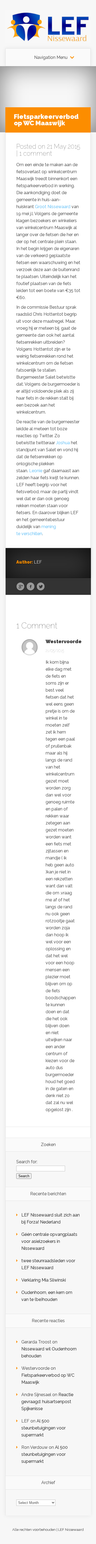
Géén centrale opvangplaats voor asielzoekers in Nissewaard (49, 1241)
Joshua (63, 442)
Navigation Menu (50, 57)
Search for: (26, 1161)
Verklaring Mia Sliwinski (43, 1280)
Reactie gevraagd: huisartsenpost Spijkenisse (47, 1401)
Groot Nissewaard (52, 206)
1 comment (35, 153)
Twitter (41, 586)
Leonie (35, 470)
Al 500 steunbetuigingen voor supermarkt (43, 1428)
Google (20, 586)
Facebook (30, 586)
